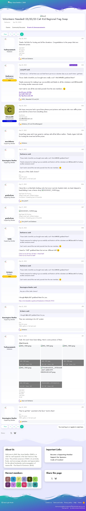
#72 (83, 407)
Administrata (75, 508)
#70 (83, 306)
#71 (83, 336)
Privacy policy (68, 503)
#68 (82, 228)
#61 (83, 39)
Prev (5, 34)
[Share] (79, 38)
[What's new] (76, 2)
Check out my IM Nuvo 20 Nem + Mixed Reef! (31, 254)
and (27, 59)
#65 (83, 149)
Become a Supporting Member (61, 454)
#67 (83, 207)
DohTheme (82, 508)
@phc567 (28, 297)
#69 (82, 261)
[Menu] (5, 2)
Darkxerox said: (25, 154)
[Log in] (67, 2)
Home (79, 503)
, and (30, 99)
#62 (82, 65)
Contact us (49, 503)
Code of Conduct (56, 460)
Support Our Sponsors (58, 457)
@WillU (61, 77)
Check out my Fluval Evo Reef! (27, 255)
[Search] (81, 2)
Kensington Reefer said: (28, 287)
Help (75, 503)
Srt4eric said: (24, 311)
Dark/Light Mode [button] (8, 503)
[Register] (72, 2)
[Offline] (6, 39)
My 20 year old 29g (25, 92)
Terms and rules (58, 503)
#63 (82, 106)
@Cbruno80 (78, 82)
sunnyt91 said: (25, 70)
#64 (82, 130)
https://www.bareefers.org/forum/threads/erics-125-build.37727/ (36, 301)
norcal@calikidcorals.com (25, 119)
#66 (82, 184)
